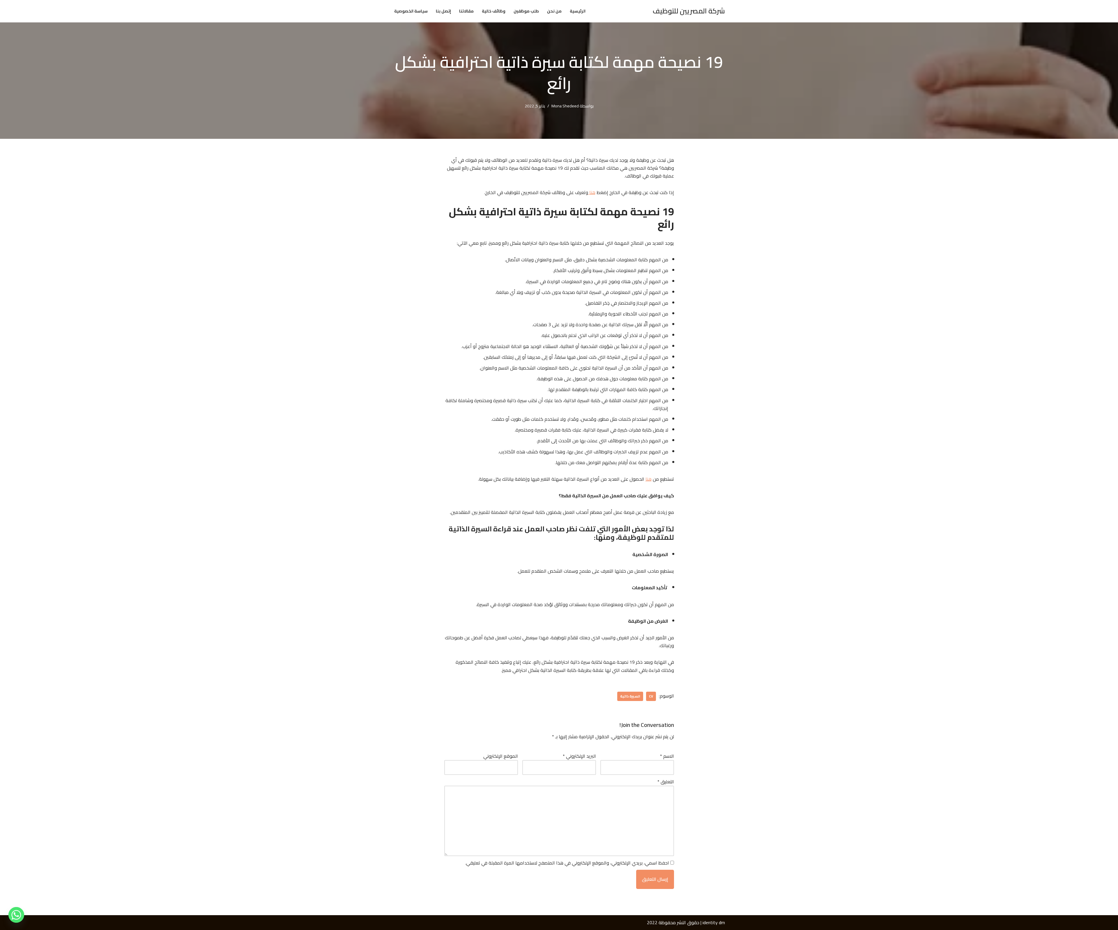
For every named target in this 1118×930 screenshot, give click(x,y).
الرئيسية (577, 11)
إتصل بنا (443, 11)
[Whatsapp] (16, 915)
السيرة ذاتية (630, 696)
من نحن (554, 11)
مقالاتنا (466, 11)
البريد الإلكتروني (579, 756)
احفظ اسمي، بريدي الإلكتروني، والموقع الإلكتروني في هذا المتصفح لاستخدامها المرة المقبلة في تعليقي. (567, 863)
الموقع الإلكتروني (500, 756)
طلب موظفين (526, 11)
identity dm (714, 922)
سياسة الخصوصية (411, 11)
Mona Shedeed (565, 106)
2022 (652, 922)
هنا (591, 192)
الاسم (667, 756)
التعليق (665, 782)
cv (651, 696)
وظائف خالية (493, 11)
